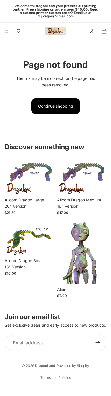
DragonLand (45, 365)
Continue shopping (55, 106)
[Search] (19, 31)
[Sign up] (98, 343)
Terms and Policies (55, 377)
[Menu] (6, 31)
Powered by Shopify (73, 365)
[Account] (91, 31)
